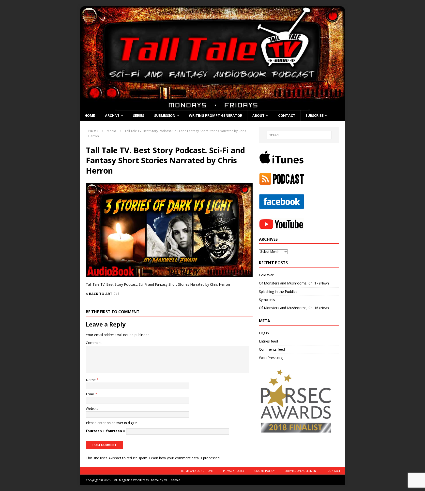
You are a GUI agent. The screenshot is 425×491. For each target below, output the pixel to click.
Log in (264, 333)
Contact (286, 115)
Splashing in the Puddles (278, 291)
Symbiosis (267, 299)
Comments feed (272, 349)
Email (90, 394)
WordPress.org (271, 357)
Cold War (266, 275)
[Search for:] (299, 135)
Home (90, 115)
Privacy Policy (233, 471)
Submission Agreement (301, 471)
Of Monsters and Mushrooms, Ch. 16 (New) (294, 307)
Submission (164, 115)
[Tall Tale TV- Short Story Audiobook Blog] (212, 107)
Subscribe (314, 115)
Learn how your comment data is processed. (184, 458)
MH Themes (172, 480)
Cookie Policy (264, 471)
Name (91, 379)
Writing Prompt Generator (215, 115)
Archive (112, 115)
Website (92, 408)
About (258, 115)
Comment (94, 342)
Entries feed (268, 341)
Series (138, 115)
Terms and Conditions (197, 471)
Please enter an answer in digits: (111, 422)
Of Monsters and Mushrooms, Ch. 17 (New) (294, 283)
